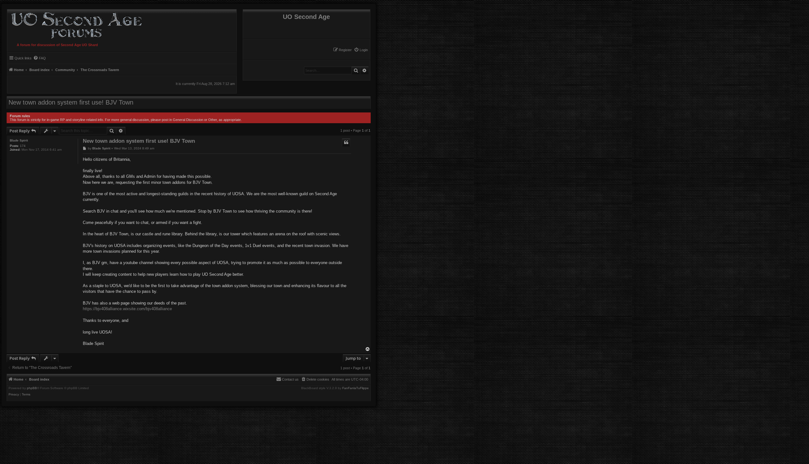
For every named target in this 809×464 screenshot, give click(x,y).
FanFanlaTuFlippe (355, 388)
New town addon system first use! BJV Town (71, 102)
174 (23, 146)
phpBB (32, 388)
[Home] (75, 24)
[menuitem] (361, 50)
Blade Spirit (19, 140)
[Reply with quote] (346, 142)
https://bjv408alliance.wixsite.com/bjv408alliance (127, 308)
